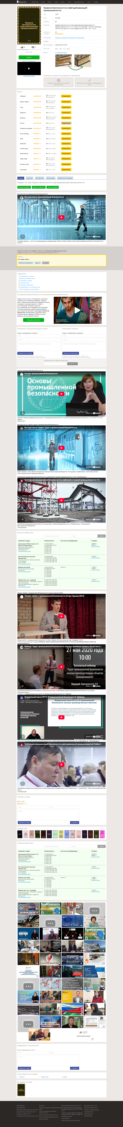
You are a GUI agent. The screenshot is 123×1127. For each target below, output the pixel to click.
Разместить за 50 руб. (25, 353)
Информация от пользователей (30, 287)
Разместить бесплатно (71, 353)
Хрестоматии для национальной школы (27, 1110)
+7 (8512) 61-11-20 (95, 556)
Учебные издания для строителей (71, 1120)
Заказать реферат (24, 187)
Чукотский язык (88, 1116)
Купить (29, 57)
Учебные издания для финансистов (48, 1117)
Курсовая (64, 38)
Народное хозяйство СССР (23, 1114)
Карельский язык (43, 1119)
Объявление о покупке (27, 276)
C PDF (88, 2)
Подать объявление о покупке (27, 333)
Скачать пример (53, 187)
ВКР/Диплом (72, 38)
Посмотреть (66, 96)
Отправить (74, 822)
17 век (43, 2)
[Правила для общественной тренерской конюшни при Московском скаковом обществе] (37, 834)
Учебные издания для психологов (48, 1115)
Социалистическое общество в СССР (26, 1112)
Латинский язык (20, 1107)
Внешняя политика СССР (90, 1107)
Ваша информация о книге (26, 1050)
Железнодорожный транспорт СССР (71, 1105)
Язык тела (41, 1105)
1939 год (21, 1077)
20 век (63, 2)
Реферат (58, 38)
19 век (56, 2)
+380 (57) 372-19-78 (95, 545)
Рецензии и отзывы (26, 280)
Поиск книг (35, 2)
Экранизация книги (29, 76)
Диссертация (80, 38)
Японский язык (66, 1118)
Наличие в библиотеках (27, 278)
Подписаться (73, 364)
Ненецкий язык (20, 1105)
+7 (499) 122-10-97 (95, 567)
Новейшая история (67, 1116)
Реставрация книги (61, 52)
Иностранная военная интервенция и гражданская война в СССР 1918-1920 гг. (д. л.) (72, 1109)
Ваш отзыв (21, 801)
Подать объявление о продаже (72, 333)
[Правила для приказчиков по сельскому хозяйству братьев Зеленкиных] (78, 834)
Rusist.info (22, 2)
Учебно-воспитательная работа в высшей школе (50, 1108)
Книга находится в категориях (29, 289)
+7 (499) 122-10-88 (95, 568)
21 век (69, 2)
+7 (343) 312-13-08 (95, 579)
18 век (49, 2)
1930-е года (44, 1077)
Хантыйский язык (88, 1112)
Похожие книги (24, 283)
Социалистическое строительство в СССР (27, 1116)
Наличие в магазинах (26, 285)
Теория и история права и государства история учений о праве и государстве (72, 1113)
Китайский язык (88, 1114)
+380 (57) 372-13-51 (96, 543)
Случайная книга (79, 2)
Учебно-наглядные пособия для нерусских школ (47, 1112)
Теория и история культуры (91, 1110)
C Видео (95, 2)
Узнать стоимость (38, 187)
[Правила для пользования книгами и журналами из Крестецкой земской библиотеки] (96, 834)
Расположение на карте (24, 551)
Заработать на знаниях (65, 178)
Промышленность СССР (90, 1105)
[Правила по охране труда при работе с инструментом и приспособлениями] (55, 834)
